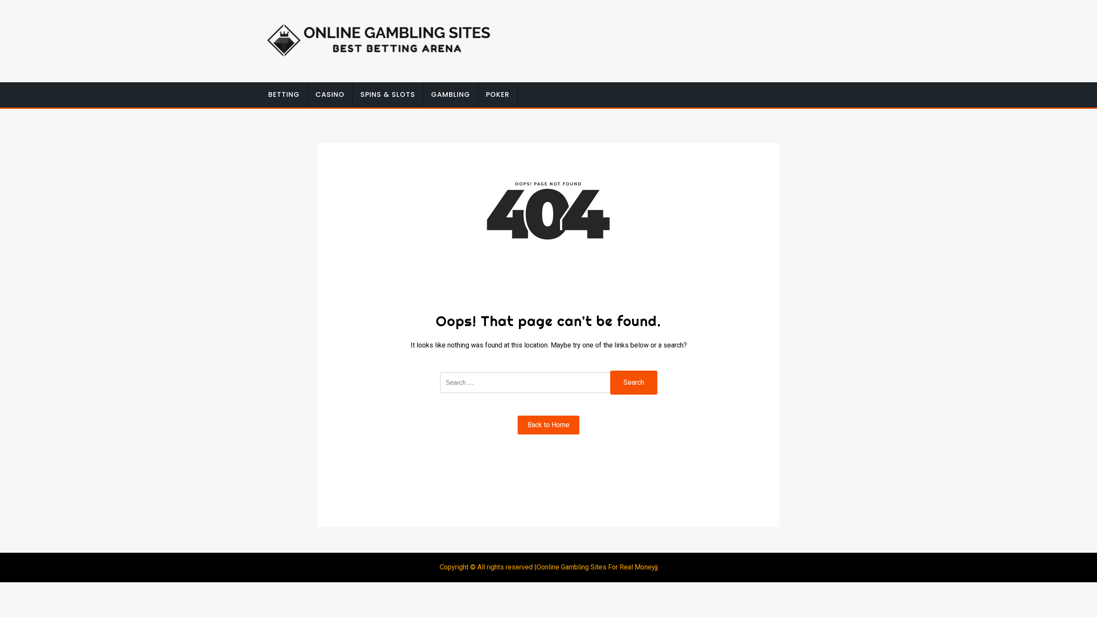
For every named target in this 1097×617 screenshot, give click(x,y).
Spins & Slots (387, 94)
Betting (284, 94)
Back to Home (548, 425)
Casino (330, 94)
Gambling (450, 94)
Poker (498, 94)
